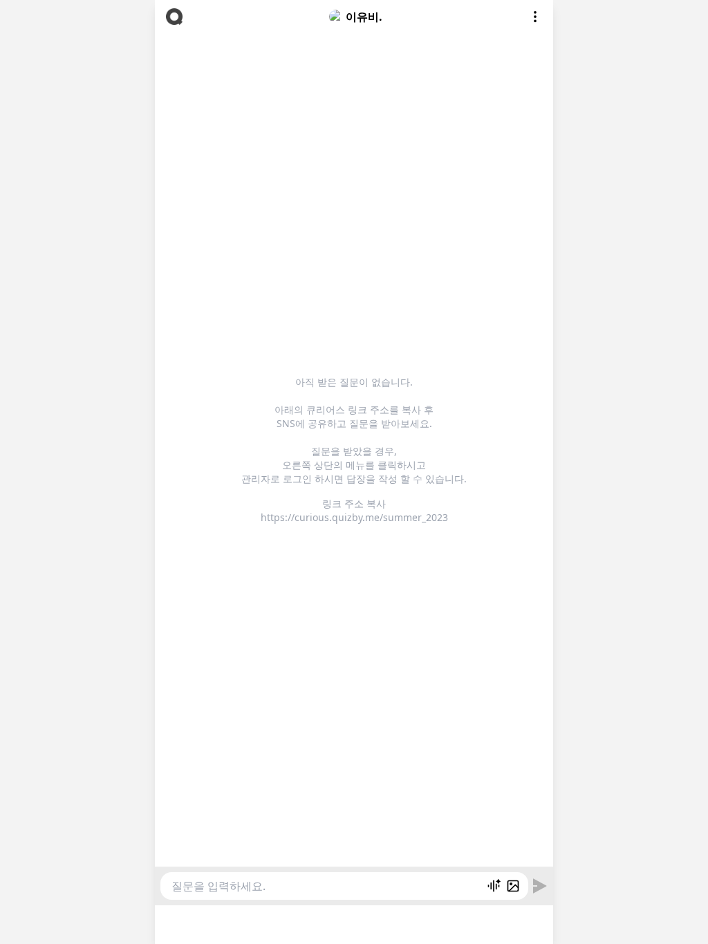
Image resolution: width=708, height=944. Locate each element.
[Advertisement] (354, 922)
